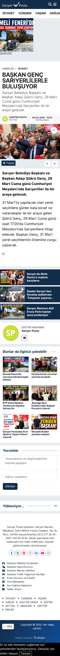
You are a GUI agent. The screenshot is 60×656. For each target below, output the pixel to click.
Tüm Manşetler (15, 581)
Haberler (8, 68)
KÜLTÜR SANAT (29, 602)
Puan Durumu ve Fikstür (21, 578)
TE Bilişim (39, 637)
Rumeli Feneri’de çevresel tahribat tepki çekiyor (15, 377)
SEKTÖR (42, 605)
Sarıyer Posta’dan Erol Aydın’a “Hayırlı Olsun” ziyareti (15, 434)
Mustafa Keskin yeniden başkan (41, 433)
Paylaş (10, 163)
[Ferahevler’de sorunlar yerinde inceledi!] (44, 364)
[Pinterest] (24, 553)
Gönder (10, 486)
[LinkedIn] (36, 553)
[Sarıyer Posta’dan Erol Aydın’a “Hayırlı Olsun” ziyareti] (16, 421)
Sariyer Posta (30, 330)
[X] (17, 553)
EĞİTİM (48, 602)
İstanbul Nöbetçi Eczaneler (22, 563)
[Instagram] (30, 553)
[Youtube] (42, 553)
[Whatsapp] (48, 553)
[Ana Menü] (54, 4)
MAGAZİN (26, 605)
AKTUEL (10, 605)
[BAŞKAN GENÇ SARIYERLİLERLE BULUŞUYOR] (30, 141)
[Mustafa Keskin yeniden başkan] (44, 421)
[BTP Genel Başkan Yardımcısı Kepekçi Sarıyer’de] (16, 393)
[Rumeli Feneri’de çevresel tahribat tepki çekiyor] (16, 364)
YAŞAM (40, 13)
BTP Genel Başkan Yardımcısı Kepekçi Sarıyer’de (13, 405)
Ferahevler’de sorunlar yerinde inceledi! (44, 375)
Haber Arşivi (14, 589)
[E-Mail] (24, 338)
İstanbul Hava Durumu (20, 566)
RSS (9, 626)
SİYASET (8, 13)
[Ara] (50, 4)
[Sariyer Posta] (11, 333)
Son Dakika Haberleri (19, 585)
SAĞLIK (55, 13)
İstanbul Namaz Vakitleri (21, 570)
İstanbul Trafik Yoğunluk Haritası (26, 574)
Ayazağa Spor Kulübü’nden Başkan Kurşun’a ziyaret (43, 405)
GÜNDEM (24, 13)
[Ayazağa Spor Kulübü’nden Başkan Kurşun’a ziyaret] (44, 393)
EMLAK (10, 609)
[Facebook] (11, 553)
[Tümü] (55, 506)
